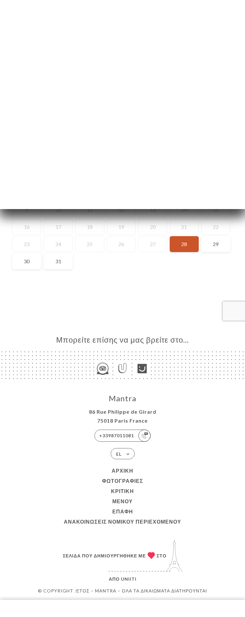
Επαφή (122, 511)
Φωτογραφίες (122, 481)
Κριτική (122, 491)
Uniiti (129, 579)
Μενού (122, 501)
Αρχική (122, 471)
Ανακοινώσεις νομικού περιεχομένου (122, 522)
